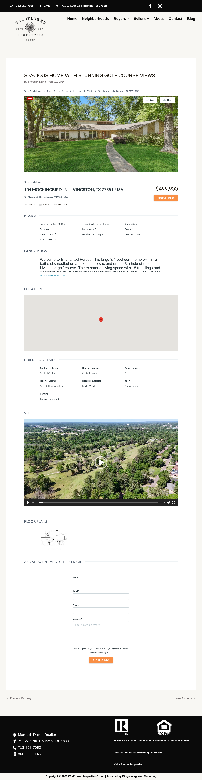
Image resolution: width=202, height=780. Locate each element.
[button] (101, 462)
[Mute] (168, 502)
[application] (101, 462)
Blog (191, 19)
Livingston (77, 91)
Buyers (120, 19)
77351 (90, 91)
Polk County (62, 91)
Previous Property (19, 698)
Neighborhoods (95, 19)
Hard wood (54, 385)
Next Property (185, 698)
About (158, 19)
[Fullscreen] (173, 502)
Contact (175, 19)
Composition (131, 385)
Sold (30, 98)
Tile (63, 385)
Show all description (50, 275)
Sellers (140, 19)
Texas (49, 91)
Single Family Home (33, 91)
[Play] (28, 502)
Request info (166, 197)
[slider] (98, 502)
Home (72, 19)
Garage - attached (49, 398)
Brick (84, 385)
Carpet (43, 385)
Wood (92, 385)
